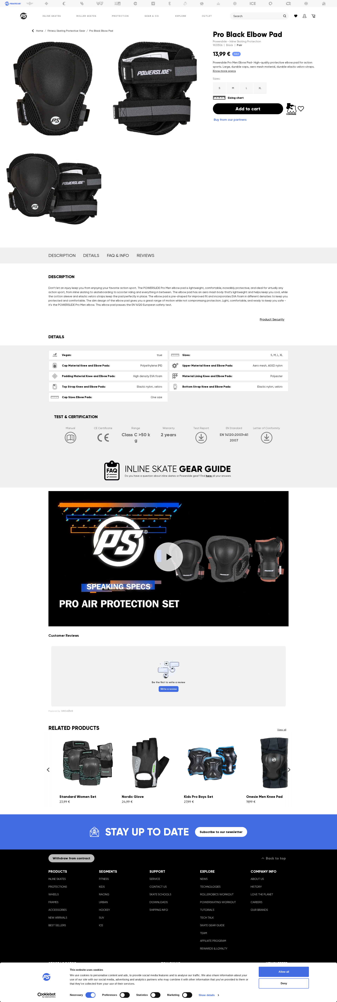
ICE (101, 925)
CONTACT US (158, 886)
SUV (101, 917)
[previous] (48, 769)
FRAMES (53, 902)
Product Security (272, 319)
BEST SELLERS (57, 925)
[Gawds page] (270, 3)
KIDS (102, 886)
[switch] (125, 995)
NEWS (204, 879)
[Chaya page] (64, 3)
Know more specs (224, 71)
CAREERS (256, 902)
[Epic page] (202, 3)
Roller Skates (86, 16)
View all (281, 729)
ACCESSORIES (57, 910)
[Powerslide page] (13, 3)
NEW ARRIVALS (57, 917)
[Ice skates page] (252, 3)
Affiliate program (213, 940)
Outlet (207, 16)
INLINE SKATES (57, 879)
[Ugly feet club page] (185, 3)
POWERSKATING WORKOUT (218, 902)
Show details (207, 995)
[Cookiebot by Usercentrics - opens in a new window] (46, 995)
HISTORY (256, 886)
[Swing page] (29, 3)
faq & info (118, 255)
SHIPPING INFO (159, 910)
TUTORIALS (207, 910)
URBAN (103, 902)
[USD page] (46, 3)
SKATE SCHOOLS (160, 894)
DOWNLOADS (159, 902)
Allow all (284, 971)
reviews (145, 255)
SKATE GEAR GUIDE (212, 925)
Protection (120, 16)
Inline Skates (51, 16)
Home (39, 30)
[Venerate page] (218, 3)
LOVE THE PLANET (262, 894)
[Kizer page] (153, 3)
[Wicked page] (100, 3)
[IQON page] (288, 3)
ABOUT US (257, 879)
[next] (289, 769)
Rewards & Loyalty (213, 948)
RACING (104, 894)
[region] (104, 139)
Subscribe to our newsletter (221, 832)
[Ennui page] (135, 3)
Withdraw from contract (71, 858)
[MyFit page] (117, 3)
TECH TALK (207, 917)
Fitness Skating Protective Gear (66, 30)
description (61, 255)
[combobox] (257, 16)
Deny (284, 983)
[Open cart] (313, 16)
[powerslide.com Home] (23, 16)
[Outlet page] (324, 3)
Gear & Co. (152, 16)
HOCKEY (104, 910)
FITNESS (104, 879)
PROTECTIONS (57, 886)
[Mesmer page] (306, 3)
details (91, 255)
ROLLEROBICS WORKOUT (217, 894)
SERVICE (155, 879)
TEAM (203, 933)
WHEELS (53, 894)
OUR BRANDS (259, 910)
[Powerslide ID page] (235, 3)
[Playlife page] (169, 3)
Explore (180, 16)
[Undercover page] (82, 3)
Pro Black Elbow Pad (101, 30)
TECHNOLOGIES (210, 886)
